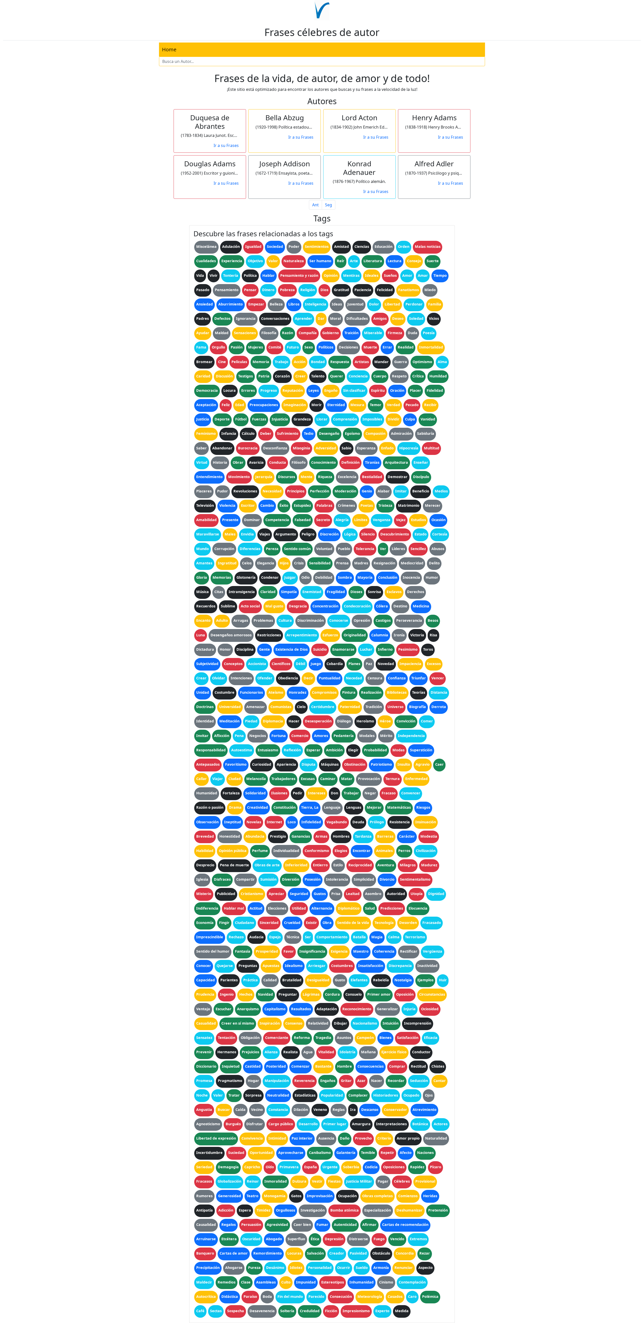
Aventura (385, 865)
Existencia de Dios (291, 649)
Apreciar (276, 893)
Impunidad (306, 1282)
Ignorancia (246, 318)
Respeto (399, 376)
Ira (353, 1109)
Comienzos (408, 1195)
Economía (205, 922)
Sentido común (297, 548)
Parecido (316, 1296)
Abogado (274, 1238)
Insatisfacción (370, 965)
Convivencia (252, 1138)
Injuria (410, 1008)
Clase (246, 1282)
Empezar (256, 304)
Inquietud (230, 1066)
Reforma (302, 1037)
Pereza (272, 548)
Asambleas (266, 1282)
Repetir (387, 1152)
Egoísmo (352, 433)
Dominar (252, 519)
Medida (402, 1310)
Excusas (308, 778)
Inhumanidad (361, 1282)
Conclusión (387, 577)
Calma (393, 937)
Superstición (421, 750)
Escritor (248, 505)
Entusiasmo (268, 750)
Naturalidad (436, 1138)
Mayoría (365, 577)
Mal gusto (274, 606)
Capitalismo (275, 1008)
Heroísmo (365, 721)
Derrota (438, 706)
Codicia (371, 1166)
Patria (263, 376)
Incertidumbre (209, 1152)
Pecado (412, 404)
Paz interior (302, 1138)
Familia (434, 304)
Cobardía (335, 663)
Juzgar (290, 577)
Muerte (370, 347)
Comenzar (300, 1066)
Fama (201, 347)
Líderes (398, 548)
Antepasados (208, 764)
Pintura (348, 692)
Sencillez (418, 548)
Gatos (296, 1195)
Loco (292, 822)
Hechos (245, 994)
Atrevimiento (424, 1109)
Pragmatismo (230, 1080)
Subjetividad (207, 663)
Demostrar (398, 476)
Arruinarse (206, 1238)
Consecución (341, 1296)
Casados (395, 1296)
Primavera (289, 1166)
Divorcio (387, 879)
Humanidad (206, 793)
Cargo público (280, 1123)
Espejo (275, 937)
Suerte (433, 260)
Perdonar (414, 304)
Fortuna (278, 735)
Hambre (344, 1066)
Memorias (222, 577)
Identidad (205, 721)
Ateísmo (275, 692)
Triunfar (418, 678)
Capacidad (205, 980)
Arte (354, 260)
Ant (315, 205)
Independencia (411, 735)
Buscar (224, 1109)
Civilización (425, 850)
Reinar (253, 1181)
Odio (305, 577)
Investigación (313, 1210)
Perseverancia (409, 620)
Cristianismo (252, 893)
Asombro (373, 893)
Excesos (434, 663)
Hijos (284, 563)
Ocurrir (343, 1267)
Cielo (301, 706)
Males (230, 534)
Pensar (250, 289)
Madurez (429, 865)
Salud (370, 908)
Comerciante (276, 1037)
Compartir (245, 879)
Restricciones (269, 635)
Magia (377, 937)
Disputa (308, 764)
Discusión (224, 376)
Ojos (429, 1095)
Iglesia (202, 879)
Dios (324, 289)
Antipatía (204, 1210)
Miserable (373, 332)
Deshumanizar (409, 1210)
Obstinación (354, 764)
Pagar (383, 1181)
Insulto (403, 764)
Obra (327, 922)
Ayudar (202, 332)
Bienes (385, 1037)
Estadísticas (305, 1095)
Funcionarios (251, 692)
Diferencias (250, 548)
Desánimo (275, 1267)
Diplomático (348, 908)
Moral (335, 318)
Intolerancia (337, 879)
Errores (248, 390)
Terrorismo (415, 937)
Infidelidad (311, 822)
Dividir (393, 419)
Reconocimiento (356, 1008)
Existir (311, 922)
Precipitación (208, 1267)
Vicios (434, 318)
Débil (300, 663)
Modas (398, 750)
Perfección (319, 491)
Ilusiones (279, 793)
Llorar (322, 419)
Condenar (270, 577)
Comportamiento (331, 937)
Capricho (252, 1166)
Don (334, 793)
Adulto (222, 620)
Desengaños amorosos (231, 635)
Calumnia (379, 635)
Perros (404, 850)
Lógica (350, 534)
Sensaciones (245, 332)
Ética (315, 1238)
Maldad (221, 332)
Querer (336, 376)
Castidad (253, 1066)
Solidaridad (255, 793)
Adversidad (326, 448)
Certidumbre (322, 706)
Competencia (277, 519)
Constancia (278, 1109)
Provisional (425, 1181)
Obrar (238, 462)
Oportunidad (261, 1152)
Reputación (293, 390)
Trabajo (281, 361)
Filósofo (299, 462)
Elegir (353, 750)
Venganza (381, 519)
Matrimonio (408, 505)
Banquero (205, 1253)
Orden (403, 246)
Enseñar (421, 462)
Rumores (204, 1195)
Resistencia (399, 822)
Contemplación (412, 1282)
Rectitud (418, 1066)
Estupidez (302, 505)
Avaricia (256, 462)
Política (250, 275)
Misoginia (301, 448)
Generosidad (229, 1195)
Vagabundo (337, 822)
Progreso (268, 390)
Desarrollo (308, 1123)
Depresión (334, 1238)
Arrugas (240, 620)
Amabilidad (206, 519)
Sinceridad (269, 922)
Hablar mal (234, 908)
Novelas (254, 822)
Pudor (222, 491)
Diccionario (206, 1066)
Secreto (323, 519)
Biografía (417, 706)
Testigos (245, 376)
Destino (400, 606)
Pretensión (438, 1210)
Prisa (335, 893)
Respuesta (339, 361)
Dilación (301, 1109)
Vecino (257, 1109)
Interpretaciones (391, 1123)
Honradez (297, 692)
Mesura (357, 404)
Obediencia (288, 678)
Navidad (265, 994)
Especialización (377, 1210)
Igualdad (253, 246)
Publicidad (226, 893)
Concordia (405, 1253)
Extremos (418, 1238)
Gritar (346, 1080)
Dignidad (436, 893)
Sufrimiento (287, 433)
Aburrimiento (230, 304)
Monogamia (275, 1195)
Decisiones (348, 347)
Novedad (386, 663)
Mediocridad (412, 563)
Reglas (339, 1109)
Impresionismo (356, 1310)
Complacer (358, 1095)
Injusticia (280, 419)
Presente (230, 519)
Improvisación (320, 1195)
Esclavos (394, 591)
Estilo (338, 865)
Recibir (430, 404)
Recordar (396, 1080)
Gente (264, 649)
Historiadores (385, 1095)
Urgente (330, 1166)
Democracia (207, 390)
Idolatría (347, 1051)
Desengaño (329, 433)
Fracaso (389, 793)
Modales (367, 735)
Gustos (320, 893)
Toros (428, 649)
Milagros (408, 865)
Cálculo (248, 433)
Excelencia (347, 476)
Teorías (418, 692)
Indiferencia (207, 908)
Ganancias (301, 836)
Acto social (250, 606)
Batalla (359, 937)
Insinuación (425, 822)
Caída (240, 1109)
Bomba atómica (344, 1210)
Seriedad (204, 1166)
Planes (354, 663)
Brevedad (205, 836)
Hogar (253, 1080)
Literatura (373, 260)
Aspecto (425, 1267)
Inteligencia (315, 304)
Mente (306, 476)
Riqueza (325, 476)
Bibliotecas (397, 692)
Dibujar (340, 1023)
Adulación (231, 246)
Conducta (277, 462)
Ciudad (234, 778)
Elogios (341, 850)
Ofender (264, 678)
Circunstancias (432, 994)
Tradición (374, 706)
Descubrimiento (394, 534)
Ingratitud (227, 563)
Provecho (363, 1138)
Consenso (293, 1023)
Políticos (325, 347)
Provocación (369, 778)
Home (169, 49)
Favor (289, 951)
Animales (384, 850)
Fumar (322, 1224)
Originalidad (355, 635)
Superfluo (296, 1238)
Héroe (385, 721)
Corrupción (224, 548)
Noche (202, 1095)
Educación (383, 246)
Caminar (328, 778)
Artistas (362, 361)
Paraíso (250, 1296)
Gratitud (341, 289)
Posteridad (276, 1066)
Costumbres (342, 965)
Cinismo (386, 1282)
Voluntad (324, 548)
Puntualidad (329, 678)
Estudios (418, 519)
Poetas (366, 505)
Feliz (226, 404)
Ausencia (326, 1138)
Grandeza (302, 419)
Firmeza (395, 332)
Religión (307, 289)
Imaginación (295, 404)
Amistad (341, 246)
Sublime (228, 606)
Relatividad (318, 1023)
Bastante (323, 1066)
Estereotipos (332, 1282)
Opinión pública (233, 850)
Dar (321, 318)
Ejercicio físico (394, 1051)
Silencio (368, 534)
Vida (200, 275)
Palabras (324, 505)
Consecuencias (370, 1066)
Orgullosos (285, 1210)
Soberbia (351, 1166)
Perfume (260, 850)
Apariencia (286, 764)
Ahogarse (234, 1267)
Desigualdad (318, 980)
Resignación (384, 563)
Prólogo (377, 822)
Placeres (204, 491)
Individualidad (286, 850)
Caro (412, 1296)
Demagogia (228, 1166)
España (310, 1166)
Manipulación (277, 1080)
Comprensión (345, 419)
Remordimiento (267, 1253)
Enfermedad (416, 778)
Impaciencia (410, 663)
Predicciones (391, 908)
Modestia (428, 836)
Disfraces (222, 879)
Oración (397, 390)
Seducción (419, 1080)
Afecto (406, 1152)
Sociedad (275, 246)
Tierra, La (309, 807)
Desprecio (205, 865)
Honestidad (229, 836)
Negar (370, 793)
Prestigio (278, 836)
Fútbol (241, 419)
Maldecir (204, 1282)
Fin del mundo (290, 1296)
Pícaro (435, 1166)
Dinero (268, 289)
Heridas (430, 1195)
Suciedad (236, 1152)
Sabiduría (425, 433)
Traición (351, 332)
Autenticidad (345, 1224)
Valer (218, 1095)
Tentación (226, 1037)
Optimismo (422, 361)
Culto (286, 1282)
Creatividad (257, 807)
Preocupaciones (264, 404)
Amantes (204, 563)
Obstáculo (381, 1253)
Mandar (381, 361)
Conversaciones (275, 318)
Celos (247, 563)
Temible (368, 1152)
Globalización (229, 1181)
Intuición (390, 1023)
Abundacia (255, 836)
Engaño (331, 390)
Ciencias (361, 246)
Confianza (397, 678)
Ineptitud (232, 822)
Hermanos (226, 1051)
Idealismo (294, 965)
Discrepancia (400, 965)
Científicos (281, 663)
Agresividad (277, 1224)
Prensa (342, 563)
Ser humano (320, 260)
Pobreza (287, 289)
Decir (308, 678)
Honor (225, 649)
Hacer (294, 721)
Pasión (237, 347)
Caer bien (302, 1224)
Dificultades (357, 318)
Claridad (267, 591)
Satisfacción (407, 1037)
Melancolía (256, 778)
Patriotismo (381, 764)
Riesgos (423, 807)
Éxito (283, 505)
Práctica (250, 980)
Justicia (202, 419)
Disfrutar (254, 1123)
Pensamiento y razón (299, 275)
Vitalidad (326, 1051)
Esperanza (366, 448)
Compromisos (324, 692)
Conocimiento (323, 462)
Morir (316, 404)
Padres (202, 318)
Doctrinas (205, 706)
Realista (290, 1051)
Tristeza (385, 505)
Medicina (421, 606)
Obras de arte (267, 865)
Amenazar (255, 706)
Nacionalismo (365, 1023)
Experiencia (231, 260)
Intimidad (277, 1138)
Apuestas (271, 965)
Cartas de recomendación (405, 1224)
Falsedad (303, 519)
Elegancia (265, 563)
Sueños (390, 275)
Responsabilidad (211, 750)
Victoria (417, 635)
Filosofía (268, 332)
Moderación (345, 491)
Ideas (337, 304)
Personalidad (320, 1267)
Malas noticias (427, 246)
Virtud (201, 462)
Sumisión (268, 879)
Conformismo (317, 850)
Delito (434, 563)
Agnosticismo (208, 1123)
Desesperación (318, 721)
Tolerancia (365, 548)
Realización (371, 692)
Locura (229, 390)
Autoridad (396, 893)
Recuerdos (205, 606)
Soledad (416, 318)
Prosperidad (267, 951)
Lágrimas (311, 994)
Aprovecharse (290, 1152)
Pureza (254, 1267)
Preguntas (247, 965)
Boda (267, 1296)
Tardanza (363, 836)
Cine (222, 361)
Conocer (203, 965)
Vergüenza (432, 951)
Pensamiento (226, 289)
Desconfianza (275, 448)
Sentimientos (317, 246)
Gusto (340, 980)
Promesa (204, 1080)
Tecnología (384, 922)
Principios (295, 491)
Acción (299, 361)
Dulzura (299, 1181)
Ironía (399, 635)
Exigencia (339, 951)
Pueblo (344, 548)
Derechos (415, 591)
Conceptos (233, 663)
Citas (218, 591)
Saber (201, 448)
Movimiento (239, 476)
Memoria (261, 361)
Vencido (397, 1238)
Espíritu (378, 390)
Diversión (290, 879)
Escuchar (223, 1008)
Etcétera (229, 1238)
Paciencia (362, 289)
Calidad (270, 980)
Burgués (233, 1123)
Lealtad (352, 893)
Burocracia (248, 448)
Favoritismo (236, 764)
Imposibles (372, 419)
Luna (200, 635)
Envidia (247, 534)
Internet (274, 822)
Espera (245, 1210)
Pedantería (344, 735)
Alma (442, 361)
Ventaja (203, 1008)
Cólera (382, 606)
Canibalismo (320, 1152)
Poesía (429, 332)
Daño (344, 1138)
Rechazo (236, 937)
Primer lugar (334, 1123)
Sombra (345, 577)
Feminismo (206, 433)
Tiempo (440, 275)
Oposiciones (394, 1166)
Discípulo (421, 476)
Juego (316, 663)
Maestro (361, 951)
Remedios (226, 1282)
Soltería (287, 1310)
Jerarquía (263, 476)
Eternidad (336, 404)
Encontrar (362, 850)
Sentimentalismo (415, 879)
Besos (433, 620)
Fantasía (242, 951)
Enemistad (311, 591)
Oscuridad (251, 1238)
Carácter (407, 836)
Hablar (268, 275)
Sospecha (235, 1310)
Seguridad (299, 893)
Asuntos (344, 1037)
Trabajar (351, 793)
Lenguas (353, 807)
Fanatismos (408, 289)
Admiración (401, 433)
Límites (360, 519)
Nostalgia (403, 980)
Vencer (437, 678)
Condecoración (357, 606)
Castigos (383, 620)
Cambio (267, 505)
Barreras (385, 836)
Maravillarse (207, 534)
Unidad (202, 692)
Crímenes (346, 505)
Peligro (308, 534)
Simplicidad (364, 879)
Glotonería (246, 577)
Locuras (294, 1253)
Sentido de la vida (353, 922)
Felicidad (385, 289)
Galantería (345, 1152)
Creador (336, 1253)
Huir (443, 980)
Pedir (297, 793)
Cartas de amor (234, 1253)
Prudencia (205, 994)
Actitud (256, 908)
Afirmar (369, 1224)
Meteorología (369, 1296)
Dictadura (205, 649)
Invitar (202, 735)
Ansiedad (204, 304)
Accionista (257, 663)
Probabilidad (375, 750)
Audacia (256, 937)
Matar (346, 778)
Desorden (408, 922)
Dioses (356, 591)
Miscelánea (206, 246)
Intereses (316, 793)
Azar (361, 1080)
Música (202, 591)
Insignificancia (312, 951)
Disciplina (245, 649)
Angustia (204, 1109)
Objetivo (255, 260)
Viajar (217, 778)
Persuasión (251, 1224)
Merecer (432, 505)
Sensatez (204, 1037)
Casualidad (206, 1023)
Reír (340, 260)
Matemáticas (399, 807)
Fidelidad (435, 390)
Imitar (401, 491)
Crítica (418, 376)
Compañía (308, 332)
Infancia (228, 433)
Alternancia (321, 908)
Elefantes (359, 980)
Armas (321, 836)
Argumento (285, 534)
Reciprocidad (360, 865)
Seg (328, 205)
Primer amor (379, 994)
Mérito (386, 735)
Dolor (374, 304)
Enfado (387, 448)
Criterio (384, 1138)
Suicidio (320, 649)
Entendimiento (209, 476)
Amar (423, 275)
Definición (350, 462)
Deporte (222, 419)
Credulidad (309, 1310)
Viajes (264, 534)
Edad (239, 404)
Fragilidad (336, 591)
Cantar (439, 1080)
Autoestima (241, 750)
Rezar (424, 1253)
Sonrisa (374, 591)
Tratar (234, 1095)
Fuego (379, 1238)
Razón (287, 332)
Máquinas (330, 764)
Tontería (230, 275)
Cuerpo (379, 376)
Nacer (376, 1080)
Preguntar (287, 994)
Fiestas (334, 1181)
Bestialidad (372, 476)
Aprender (303, 318)
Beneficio (420, 491)
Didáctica (229, 1296)
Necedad (354, 678)
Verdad (393, 404)
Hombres (341, 836)
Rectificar (408, 951)
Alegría (342, 519)
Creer (300, 376)
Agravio (423, 764)
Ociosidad (429, 1008)
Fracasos (204, 1181)
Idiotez (296, 1267)
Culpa (410, 419)
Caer (439, 764)
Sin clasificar (354, 390)
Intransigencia (242, 591)
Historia (220, 462)
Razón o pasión (209, 807)
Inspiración (270, 1023)
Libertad (392, 304)
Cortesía (439, 534)
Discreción (329, 534)
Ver (383, 548)
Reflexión (292, 750)
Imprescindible (209, 937)
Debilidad (323, 577)
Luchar (366, 649)
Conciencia (358, 376)
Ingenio (227, 994)
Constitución (284, 807)
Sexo (308, 347)
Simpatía (289, 591)
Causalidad (206, 1224)
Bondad (318, 361)
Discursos (286, 476)
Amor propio (408, 1138)
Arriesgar (317, 965)
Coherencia (384, 951)
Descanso (369, 1109)
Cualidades (206, 260)
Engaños (327, 1080)
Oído (270, 1166)
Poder (294, 246)
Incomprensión (417, 1023)
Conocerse (338, 620)
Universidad (230, 706)
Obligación (250, 1037)
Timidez (263, 1210)
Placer (415, 390)
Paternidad (350, 706)
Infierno (385, 649)
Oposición (405, 994)
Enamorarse (343, 649)
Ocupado (411, 1095)
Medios (441, 491)
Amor (407, 275)
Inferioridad (296, 865)
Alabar (384, 491)
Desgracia (298, 606)
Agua (308, 1051)
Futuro (293, 347)
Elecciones (277, 908)
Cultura (285, 620)
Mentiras (351, 275)
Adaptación (326, 1008)
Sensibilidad (320, 563)
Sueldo (362, 1267)
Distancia (439, 692)
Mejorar (374, 807)
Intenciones (241, 678)
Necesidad (272, 491)
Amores (321, 735)
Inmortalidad (431, 347)
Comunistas (280, 706)
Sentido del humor (212, 951)
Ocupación (347, 1195)
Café (200, 1310)
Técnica (292, 937)
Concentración (325, 606)
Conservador (395, 1109)
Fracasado (431, 922)
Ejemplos (425, 980)
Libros (293, 304)
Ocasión (438, 519)
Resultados (301, 1008)
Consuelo (353, 994)
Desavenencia (262, 1310)
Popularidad (332, 1095)
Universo (395, 706)
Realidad (406, 347)
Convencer (410, 793)
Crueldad (292, 922)
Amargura (361, 1123)
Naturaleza (294, 260)
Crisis (299, 563)
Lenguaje (332, 807)
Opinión (331, 275)
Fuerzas (259, 419)
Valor (273, 260)
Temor (375, 404)
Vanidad (428, 419)
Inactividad (427, 965)
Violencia (227, 505)
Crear (201, 678)
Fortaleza (231, 793)
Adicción (225, 1210)
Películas (239, 361)
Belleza (276, 304)
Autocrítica (206, 1296)
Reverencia (304, 1080)
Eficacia (430, 1037)
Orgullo (218, 347)
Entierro (320, 865)
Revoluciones (245, 491)
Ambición (334, 750)
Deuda (358, 822)
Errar (387, 347)
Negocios (257, 735)
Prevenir (204, 1051)
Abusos (437, 548)
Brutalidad (291, 980)
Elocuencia (418, 908)
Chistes (437, 1066)
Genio (367, 491)
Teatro (252, 1195)
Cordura (332, 994)
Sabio (346, 448)
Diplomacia (273, 721)
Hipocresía (408, 448)
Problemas (263, 620)
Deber (265, 433)
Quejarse (225, 965)
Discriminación (310, 620)
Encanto (203, 620)
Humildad (438, 376)
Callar (201, 778)
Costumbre (224, 692)
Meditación (229, 721)
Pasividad (358, 1253)
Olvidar (218, 678)
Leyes (313, 390)
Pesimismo (408, 649)
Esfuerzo (330, 635)
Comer (427, 721)
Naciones (425, 1152)
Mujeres (255, 347)
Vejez (401, 519)
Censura (375, 678)
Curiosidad (261, 764)
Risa (433, 635)
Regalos (228, 1224)
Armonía (381, 1267)
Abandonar (222, 448)
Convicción (405, 721)
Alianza (271, 1051)
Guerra (400, 361)
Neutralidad (278, 1095)
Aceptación (206, 404)
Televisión (205, 505)
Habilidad (204, 850)
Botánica (420, 1123)
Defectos (222, 318)
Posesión (312, 879)
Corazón (282, 376)
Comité (274, 347)
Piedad (251, 721)
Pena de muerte (234, 865)
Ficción (331, 1310)
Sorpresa (253, 1095)
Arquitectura (396, 462)
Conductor (421, 1051)
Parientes (229, 980)
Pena (239, 735)
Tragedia (323, 1037)
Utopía (417, 893)
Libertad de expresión (216, 1138)
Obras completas (377, 1195)
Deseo (398, 318)
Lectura (394, 260)
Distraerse (358, 1238)
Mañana (368, 1051)
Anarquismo (248, 1008)
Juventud (355, 304)
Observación (207, 822)
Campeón (365, 1037)
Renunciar (403, 1267)
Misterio (203, 893)
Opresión (362, 620)
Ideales (371, 275)
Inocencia (411, 577)
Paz (369, 663)
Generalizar (387, 1008)
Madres (361, 563)
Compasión (375, 433)
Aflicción (221, 735)
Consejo (414, 260)
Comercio (299, 735)
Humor (432, 577)
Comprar (397, 1066)
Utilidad (299, 908)
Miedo (430, 289)
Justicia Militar (359, 1181)
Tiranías (372, 462)
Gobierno (330, 332)
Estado (421, 534)
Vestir (317, 1181)
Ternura (392, 778)
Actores (441, 1123)
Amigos (380, 318)
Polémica (430, 1296)
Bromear (204, 361)
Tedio (308, 433)
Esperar (313, 750)
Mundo (202, 548)
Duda (412, 332)
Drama (235, 807)
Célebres (402, 1181)
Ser (308, 937)
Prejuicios (250, 1051)
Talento (318, 376)
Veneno (320, 1109)
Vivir (214, 275)
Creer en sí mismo (237, 1023)
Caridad (203, 376)
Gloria (201, 577)
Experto (382, 1310)
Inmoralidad (275, 1181)
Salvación (315, 1253)
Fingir (224, 922)
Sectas (216, 1310)
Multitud (431, 448)
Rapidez (417, 1166)
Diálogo (344, 721)
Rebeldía (381, 980)
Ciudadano (244, 922)
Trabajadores (283, 778)
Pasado (202, 289)
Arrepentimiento (302, 635)
